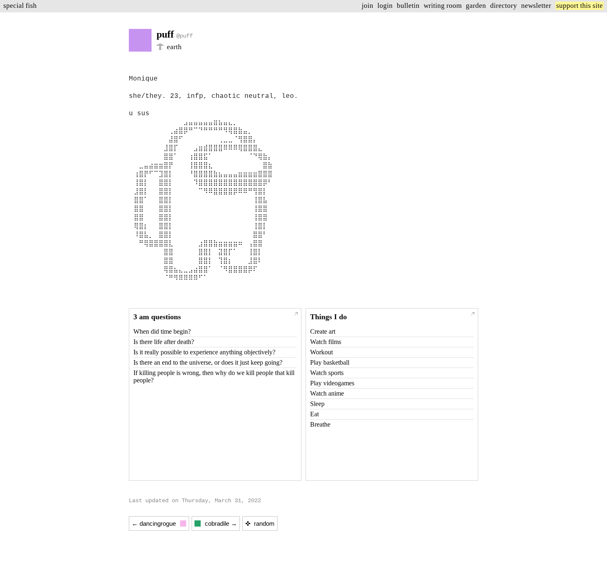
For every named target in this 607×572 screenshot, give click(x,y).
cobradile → (221, 523)
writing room (443, 5)
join (367, 5)
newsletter (536, 5)
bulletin (408, 5)
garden (476, 5)
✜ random (260, 523)
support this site (579, 5)
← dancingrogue (154, 523)
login (385, 5)
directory (503, 5)
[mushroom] (160, 47)
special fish (20, 5)
